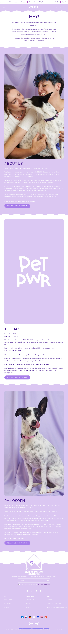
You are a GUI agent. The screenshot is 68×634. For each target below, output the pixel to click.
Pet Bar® (46, 628)
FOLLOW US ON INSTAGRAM (17, 206)
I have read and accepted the (35, 584)
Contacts (28, 607)
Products (6, 607)
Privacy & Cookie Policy (25, 628)
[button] (4, 7)
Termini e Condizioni (37, 628)
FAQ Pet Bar (7, 603)
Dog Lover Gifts (30, 599)
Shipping (49, 599)
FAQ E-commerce (9, 599)
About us (28, 603)
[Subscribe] (48, 580)
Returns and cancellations (54, 603)
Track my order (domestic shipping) (57, 607)
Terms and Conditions (44, 584)
